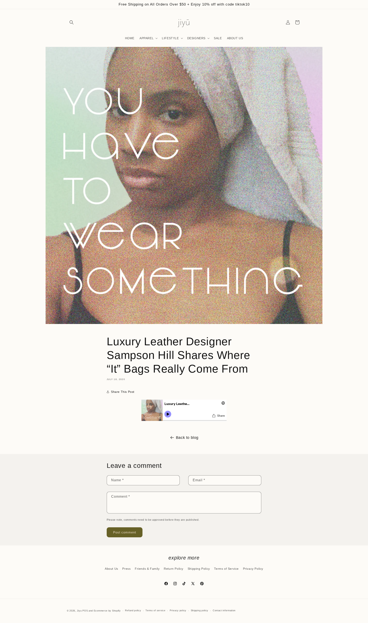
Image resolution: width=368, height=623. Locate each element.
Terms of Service (226, 568)
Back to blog (187, 437)
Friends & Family (147, 568)
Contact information (224, 610)
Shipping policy (199, 610)
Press (126, 568)
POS (85, 610)
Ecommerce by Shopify (107, 610)
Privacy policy (178, 610)
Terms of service (155, 610)
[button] (71, 22)
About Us (111, 568)
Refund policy (133, 610)
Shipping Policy (199, 568)
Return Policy (173, 568)
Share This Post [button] (122, 391)
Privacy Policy (253, 568)
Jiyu (79, 610)
